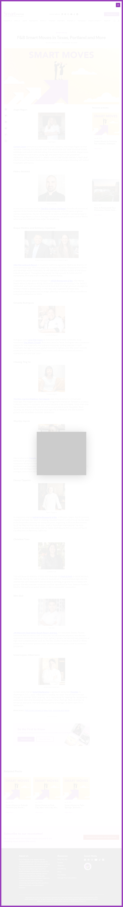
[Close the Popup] (118, 5)
